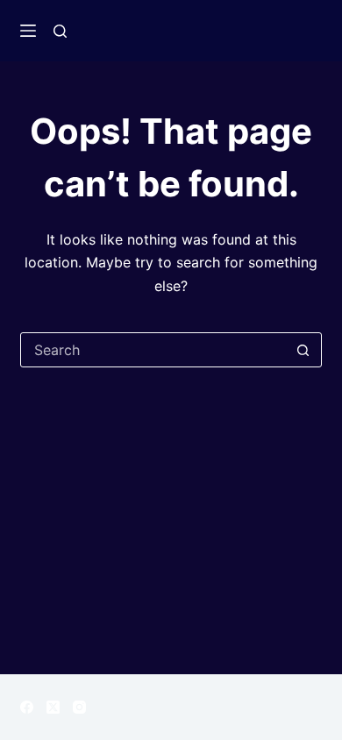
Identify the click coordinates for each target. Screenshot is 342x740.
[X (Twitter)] (53, 707)
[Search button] (303, 349)
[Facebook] (26, 707)
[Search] (60, 31)
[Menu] (28, 31)
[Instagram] (79, 707)
